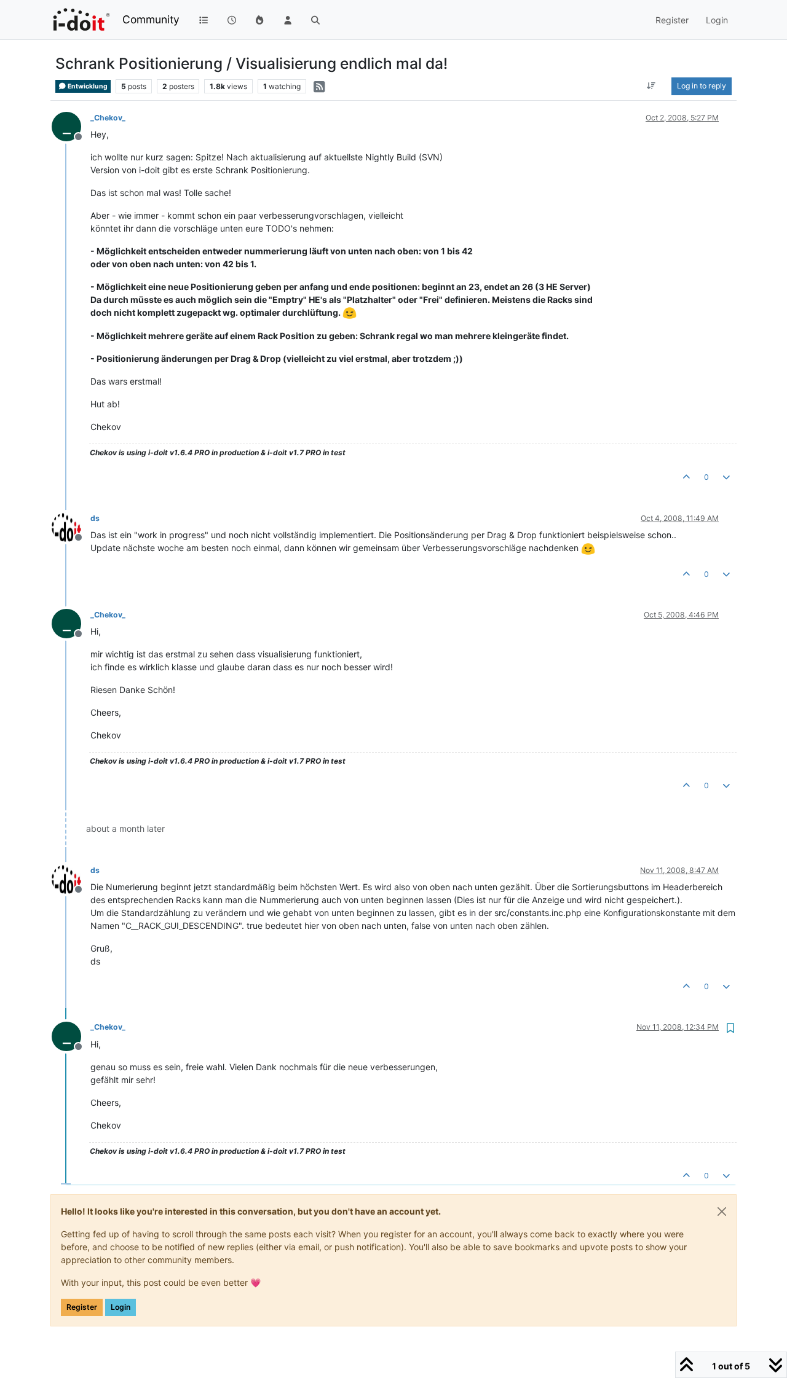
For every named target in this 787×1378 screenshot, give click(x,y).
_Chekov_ (107, 117)
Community (151, 19)
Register (81, 1307)
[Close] (722, 1211)
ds (95, 518)
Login (120, 1307)
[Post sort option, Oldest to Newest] (651, 86)
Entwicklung (87, 86)
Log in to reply (701, 85)
